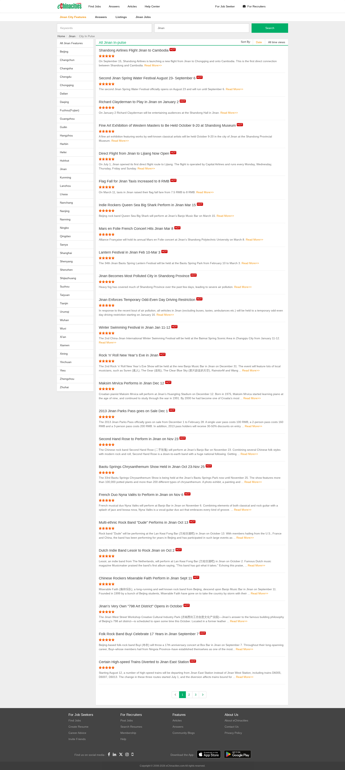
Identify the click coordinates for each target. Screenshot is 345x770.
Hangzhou (66, 135)
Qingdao (65, 236)
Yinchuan (65, 362)
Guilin (63, 127)
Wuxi (63, 328)
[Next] (202, 694)
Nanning (65, 219)
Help (123, 739)
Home (61, 36)
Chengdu (65, 76)
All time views (276, 42)
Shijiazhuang (68, 278)
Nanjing (64, 211)
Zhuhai (64, 387)
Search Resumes (131, 726)
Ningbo (64, 227)
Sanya (64, 244)
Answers (114, 6)
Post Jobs (126, 720)
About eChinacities (236, 720)
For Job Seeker (225, 6)
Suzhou (64, 286)
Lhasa (64, 194)
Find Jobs (94, 6)
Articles (132, 6)
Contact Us (232, 726)
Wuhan (64, 320)
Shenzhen (66, 269)
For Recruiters (256, 6)
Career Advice (77, 732)
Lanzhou (65, 185)
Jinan (72, 36)
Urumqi (64, 311)
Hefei (63, 152)
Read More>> (153, 65)
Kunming (65, 177)
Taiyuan (65, 294)
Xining (64, 353)
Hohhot (64, 160)
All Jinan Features (71, 43)
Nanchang (66, 202)
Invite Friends (77, 739)
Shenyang (66, 261)
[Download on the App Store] (209, 754)
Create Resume (78, 726)
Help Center (152, 6)
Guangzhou (67, 118)
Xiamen (64, 345)
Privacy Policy (233, 732)
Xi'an (63, 336)
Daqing (64, 101)
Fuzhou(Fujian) (69, 110)
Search (269, 28)
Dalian (64, 93)
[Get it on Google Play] (238, 754)
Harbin (64, 143)
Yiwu (63, 370)
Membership (128, 732)
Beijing (64, 51)
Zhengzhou (67, 378)
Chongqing (67, 85)
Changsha (66, 68)
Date (259, 42)
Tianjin (64, 303)
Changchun (67, 60)
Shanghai (66, 253)
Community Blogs (183, 732)
